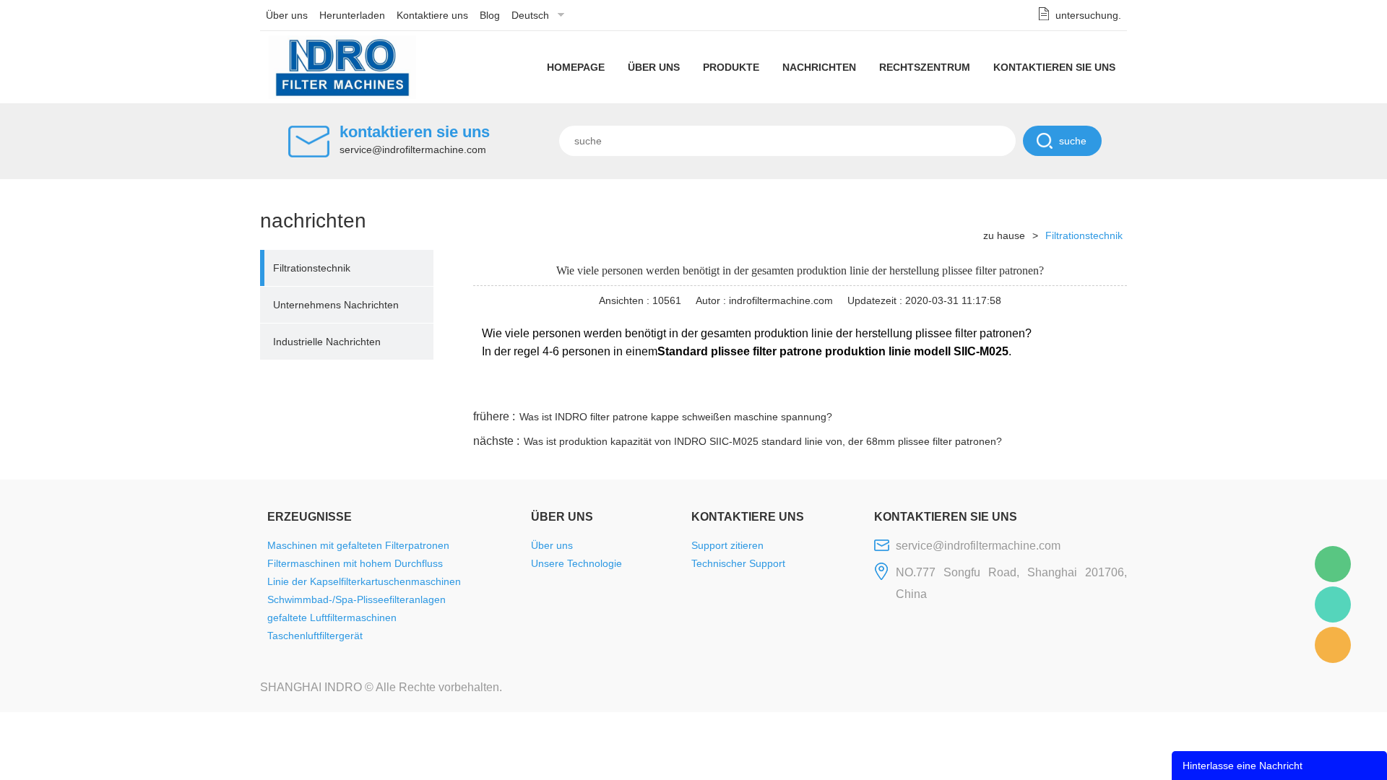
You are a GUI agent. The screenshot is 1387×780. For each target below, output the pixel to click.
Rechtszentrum (924, 67)
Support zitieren (727, 545)
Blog (490, 15)
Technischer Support (738, 563)
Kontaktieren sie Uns (1054, 67)
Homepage (576, 67)
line (906, 389)
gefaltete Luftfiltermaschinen (332, 617)
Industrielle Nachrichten (327, 341)
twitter (945, 389)
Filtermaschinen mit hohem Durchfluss (355, 563)
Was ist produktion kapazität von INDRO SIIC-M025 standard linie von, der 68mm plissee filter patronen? (763, 441)
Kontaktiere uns (432, 15)
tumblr (1062, 389)
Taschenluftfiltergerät (315, 635)
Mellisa (1333, 604)
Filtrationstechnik (311, 268)
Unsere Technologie (576, 563)
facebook (867, 389)
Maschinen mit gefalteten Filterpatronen (358, 545)
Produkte (731, 67)
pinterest (1023, 389)
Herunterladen (352, 15)
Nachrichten (819, 67)
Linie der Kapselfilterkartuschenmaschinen (364, 581)
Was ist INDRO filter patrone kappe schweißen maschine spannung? (675, 416)
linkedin (1101, 389)
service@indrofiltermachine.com (413, 149)
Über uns (287, 15)
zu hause (1004, 235)
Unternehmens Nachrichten (336, 305)
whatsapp (984, 389)
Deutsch (530, 15)
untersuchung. (1088, 15)
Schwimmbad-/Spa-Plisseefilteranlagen (356, 599)
